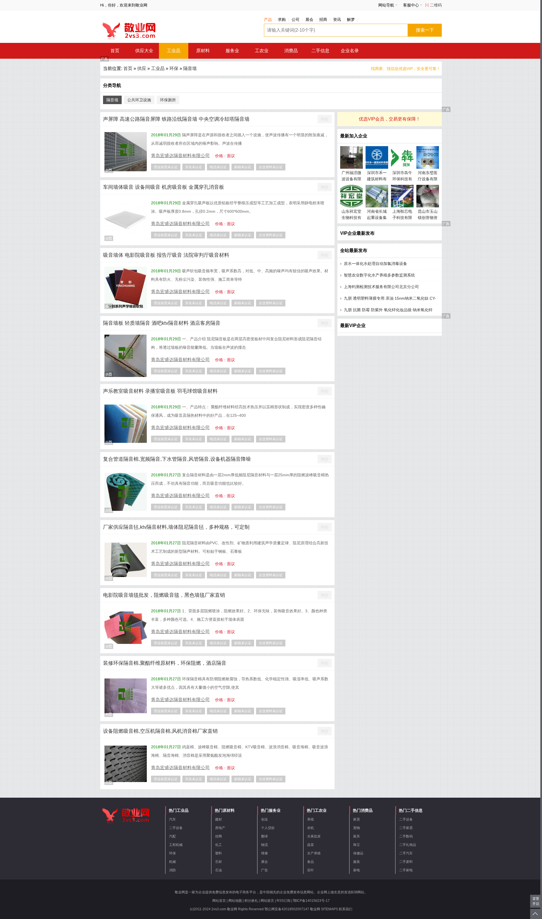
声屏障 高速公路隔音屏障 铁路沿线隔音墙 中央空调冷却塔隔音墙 (176, 119)
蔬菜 (310, 845)
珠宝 (356, 845)
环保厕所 (168, 100)
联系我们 (345, 909)
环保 (173, 68)
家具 (356, 836)
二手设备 (176, 828)
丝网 (218, 836)
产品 (268, 19)
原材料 (203, 50)
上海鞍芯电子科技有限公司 (402, 217)
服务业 (232, 50)
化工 (218, 845)
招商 (323, 19)
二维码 (436, 5)
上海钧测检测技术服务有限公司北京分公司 (381, 286)
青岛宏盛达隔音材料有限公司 (180, 155)
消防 (172, 870)
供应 (141, 68)
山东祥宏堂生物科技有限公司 (351, 217)
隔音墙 (190, 68)
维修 (264, 853)
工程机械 (176, 845)
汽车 (172, 819)
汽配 (172, 836)
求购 (282, 19)
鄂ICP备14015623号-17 (311, 901)
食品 (310, 862)
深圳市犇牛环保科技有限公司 (402, 178)
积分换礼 (251, 901)
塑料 (218, 853)
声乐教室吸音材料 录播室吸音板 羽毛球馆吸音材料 (160, 391)
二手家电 (406, 870)
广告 (264, 870)
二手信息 (320, 50)
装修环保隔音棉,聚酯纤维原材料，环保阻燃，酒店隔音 (164, 663)
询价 (325, 119)
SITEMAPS (329, 909)
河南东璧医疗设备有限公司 (428, 178)
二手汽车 (406, 853)
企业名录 (350, 50)
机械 (172, 862)
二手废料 (406, 862)
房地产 (220, 828)
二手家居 (406, 828)
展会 (309, 19)
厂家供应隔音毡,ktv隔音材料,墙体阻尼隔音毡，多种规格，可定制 (176, 527)
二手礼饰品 (407, 845)
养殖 (310, 819)
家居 (356, 819)
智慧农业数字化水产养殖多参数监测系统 (379, 275)
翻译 (264, 836)
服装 (356, 862)
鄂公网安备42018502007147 (287, 909)
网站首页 (219, 901)
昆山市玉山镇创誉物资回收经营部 (428, 217)
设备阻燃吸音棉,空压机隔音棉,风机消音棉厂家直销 (160, 731)
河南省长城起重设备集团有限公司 (377, 217)
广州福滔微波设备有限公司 (351, 178)
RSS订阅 (283, 901)
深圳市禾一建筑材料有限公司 (377, 178)
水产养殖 (314, 853)
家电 (356, 870)
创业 (264, 819)
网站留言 (267, 901)
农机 (310, 828)
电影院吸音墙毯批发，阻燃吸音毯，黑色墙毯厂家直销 (164, 595)
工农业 (261, 50)
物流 (264, 845)
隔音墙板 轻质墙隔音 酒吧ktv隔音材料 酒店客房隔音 (161, 323)
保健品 (358, 853)
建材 (218, 819)
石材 (218, 862)
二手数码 (406, 836)
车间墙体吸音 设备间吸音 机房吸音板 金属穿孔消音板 (163, 187)
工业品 (173, 50)
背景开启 (535, 901)
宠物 (356, 828)
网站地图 (235, 901)
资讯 (337, 19)
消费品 (291, 50)
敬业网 (315, 909)
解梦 (351, 19)
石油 (218, 870)
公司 (296, 19)
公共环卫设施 (139, 100)
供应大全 (144, 50)
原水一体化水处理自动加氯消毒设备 (375, 263)
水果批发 (314, 836)
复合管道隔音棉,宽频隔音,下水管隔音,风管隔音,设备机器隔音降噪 (177, 459)
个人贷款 (268, 828)
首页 (114, 50)
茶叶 (310, 870)
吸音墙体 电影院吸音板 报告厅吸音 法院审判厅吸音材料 (166, 255)
